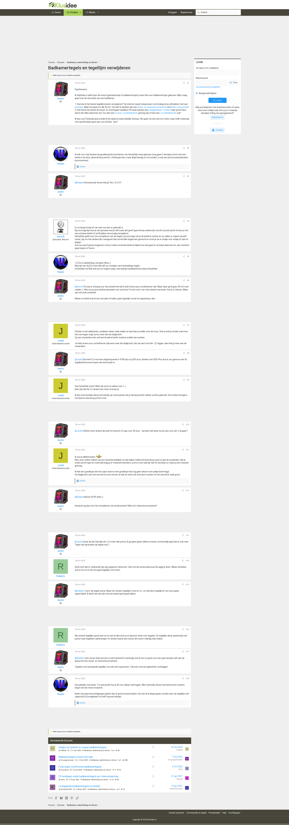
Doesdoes (65, 770)
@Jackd (78, 359)
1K (120, 770)
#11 (187, 450)
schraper (79, 107)
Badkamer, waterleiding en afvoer (97, 750)
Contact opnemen (176, 813)
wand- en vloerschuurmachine (152, 107)
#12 (187, 490)
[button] (80, 12)
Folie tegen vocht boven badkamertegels (80, 766)
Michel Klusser (176, 789)
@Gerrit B (79, 286)
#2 (188, 148)
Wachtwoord (202, 78)
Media (92, 12)
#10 (187, 424)
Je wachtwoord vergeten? (208, 87)
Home (58, 12)
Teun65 (179, 779)
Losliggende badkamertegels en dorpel (79, 786)
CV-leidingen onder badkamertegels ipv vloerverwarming (88, 776)
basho (61, 98)
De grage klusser (67, 760)
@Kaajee (79, 182)
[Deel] (184, 83)
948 (126, 760)
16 (112, 780)
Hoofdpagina (234, 813)
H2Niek (63, 750)
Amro (63, 780)
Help (224, 813)
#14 (187, 560)
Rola (181, 769)
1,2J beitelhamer (168, 113)
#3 (188, 176)
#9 (188, 380)
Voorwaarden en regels (196, 813)
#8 (188, 353)
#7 (188, 325)
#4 (188, 221)
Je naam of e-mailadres (207, 68)
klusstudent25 (66, 789)
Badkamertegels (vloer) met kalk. (76, 757)
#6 (188, 280)
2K (119, 750)
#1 (188, 83)
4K (118, 780)
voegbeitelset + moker (159, 110)
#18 (187, 678)
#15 (187, 584)
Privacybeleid (214, 813)
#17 (187, 651)
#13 (187, 535)
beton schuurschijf (180, 107)
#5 (188, 256)
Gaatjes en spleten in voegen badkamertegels (83, 747)
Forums (74, 12)
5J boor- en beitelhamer (126, 113)
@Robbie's (80, 591)
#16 (187, 629)
